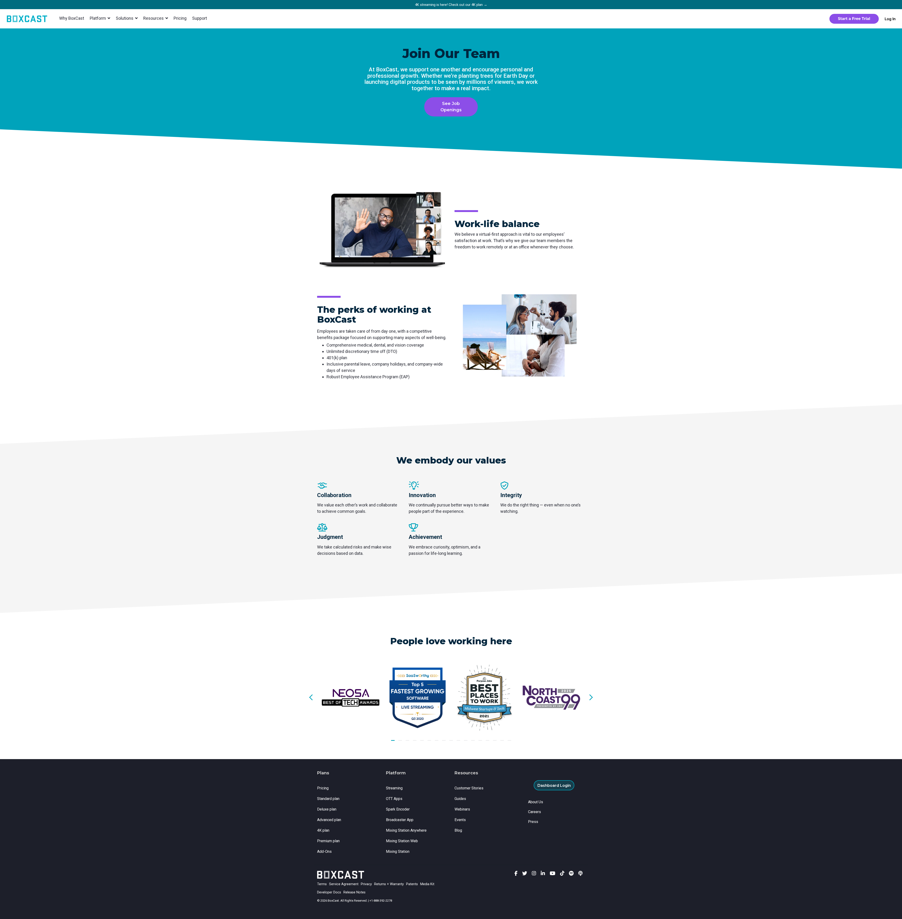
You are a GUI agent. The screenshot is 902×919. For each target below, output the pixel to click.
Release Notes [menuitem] (354, 892)
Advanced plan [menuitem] (329, 820)
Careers (534, 812)
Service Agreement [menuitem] (343, 884)
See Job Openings (451, 106)
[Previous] (312, 697)
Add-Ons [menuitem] (324, 851)
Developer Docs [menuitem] (329, 892)
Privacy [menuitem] (366, 884)
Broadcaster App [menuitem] (399, 820)
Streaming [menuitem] (394, 788)
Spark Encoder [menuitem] (398, 809)
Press (533, 821)
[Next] (590, 697)
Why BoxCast (71, 18)
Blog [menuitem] (458, 830)
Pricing (180, 18)
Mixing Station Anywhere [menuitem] (406, 830)
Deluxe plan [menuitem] (326, 809)
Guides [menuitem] (460, 798)
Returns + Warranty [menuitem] (389, 884)
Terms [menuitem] (322, 884)
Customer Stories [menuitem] (469, 788)
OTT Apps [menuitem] (394, 798)
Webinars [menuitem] (462, 809)
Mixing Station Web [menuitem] (402, 841)
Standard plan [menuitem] (328, 798)
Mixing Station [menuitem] (397, 851)
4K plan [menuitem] (323, 830)
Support (199, 18)
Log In (890, 18)
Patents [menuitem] (412, 884)
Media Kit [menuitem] (427, 884)
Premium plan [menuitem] (328, 841)
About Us (535, 802)
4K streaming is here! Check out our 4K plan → (451, 5)
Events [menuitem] (460, 820)
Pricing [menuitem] (323, 788)
